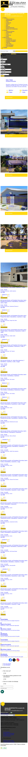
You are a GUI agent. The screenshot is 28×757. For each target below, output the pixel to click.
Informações (6, 37)
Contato (5, 47)
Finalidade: (3, 60)
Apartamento (9, 20)
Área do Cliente (10, 45)
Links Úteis (8, 43)
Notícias (8, 42)
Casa (7, 21)
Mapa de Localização (9, 733)
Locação (5, 30)
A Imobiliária (9, 38)
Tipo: (2, 58)
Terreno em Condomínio (12, 29)
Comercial (8, 22)
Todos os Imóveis (10, 19)
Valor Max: (3, 70)
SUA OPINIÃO (9, 46)
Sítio (7, 25)
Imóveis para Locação (9, 742)
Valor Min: (3, 68)
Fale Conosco (7, 736)
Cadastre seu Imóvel (11, 40)
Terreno (8, 24)
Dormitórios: (3, 73)
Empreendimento (10, 27)
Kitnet (7, 36)
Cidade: (2, 63)
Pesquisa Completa (10, 41)
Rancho (8, 26)
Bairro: (2, 65)
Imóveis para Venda (9, 740)
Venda (5, 17)
